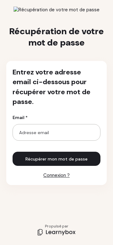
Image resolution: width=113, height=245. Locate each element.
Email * (20, 117)
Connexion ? (56, 175)
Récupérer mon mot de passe (56, 159)
